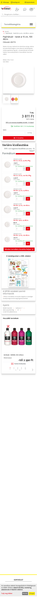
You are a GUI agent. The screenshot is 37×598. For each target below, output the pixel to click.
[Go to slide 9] (21, 368)
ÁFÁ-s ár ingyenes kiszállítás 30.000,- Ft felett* (20, 122)
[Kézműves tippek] (24, 9)
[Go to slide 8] (18, 368)
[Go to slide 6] (10, 368)
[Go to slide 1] (10, 367)
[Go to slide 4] (21, 367)
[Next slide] (32, 370)
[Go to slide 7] (14, 368)
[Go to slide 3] (18, 367)
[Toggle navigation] (31, 24)
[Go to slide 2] (14, 367)
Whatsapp (6, 2)
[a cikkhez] (7, 165)
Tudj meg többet (6, 593)
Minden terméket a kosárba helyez (18, 249)
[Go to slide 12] (19, 370)
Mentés (25, 593)
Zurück (6, 31)
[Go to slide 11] (16, 370)
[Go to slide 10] (25, 368)
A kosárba (19, 138)
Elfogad (31, 593)
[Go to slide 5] (25, 367)
